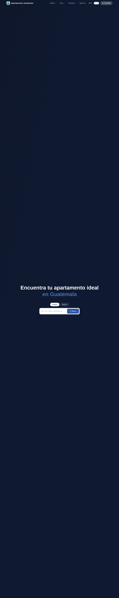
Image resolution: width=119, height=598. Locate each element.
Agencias (82, 3)
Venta (61, 3)
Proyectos (71, 3)
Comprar (54, 304)
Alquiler (52, 3)
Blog (90, 3)
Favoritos (107, 3)
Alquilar (64, 304)
